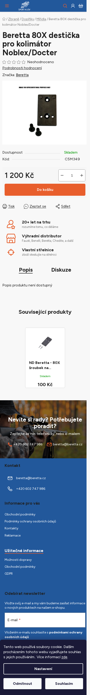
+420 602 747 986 (27, 444)
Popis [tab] (26, 269)
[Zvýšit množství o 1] (81, 175)
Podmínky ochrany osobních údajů (30, 521)
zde (64, 657)
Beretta (22, 75)
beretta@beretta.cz (67, 444)
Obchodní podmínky (20, 514)
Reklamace (13, 535)
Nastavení (43, 669)
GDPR (9, 574)
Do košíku (45, 189)
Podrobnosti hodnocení (22, 68)
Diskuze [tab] (61, 269)
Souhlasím (64, 683)
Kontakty (11, 528)
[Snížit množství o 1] (62, 175)
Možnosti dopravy (18, 560)
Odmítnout (22, 683)
